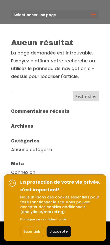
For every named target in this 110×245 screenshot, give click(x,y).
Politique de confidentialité (43, 219)
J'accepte (59, 231)
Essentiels (32, 231)
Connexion (23, 172)
